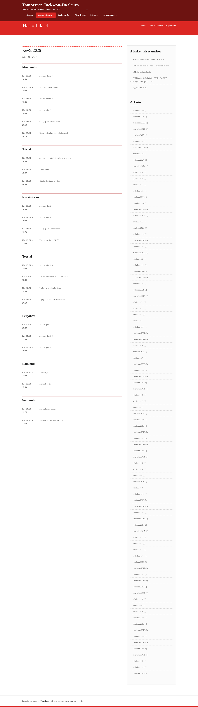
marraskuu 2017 (139, 531)
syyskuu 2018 (138, 469)
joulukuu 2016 (138, 587)
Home (143, 25)
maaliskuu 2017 (139, 568)
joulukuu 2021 (138, 290)
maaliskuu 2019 (139, 432)
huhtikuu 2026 (138, 117)
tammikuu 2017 (139, 581)
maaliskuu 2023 (139, 240)
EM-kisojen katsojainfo (142, 72)
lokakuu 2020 (138, 346)
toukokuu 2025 (138, 141)
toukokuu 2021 (138, 327)
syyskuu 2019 (138, 401)
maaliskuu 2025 (139, 148)
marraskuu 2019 (139, 389)
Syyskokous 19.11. (140, 88)
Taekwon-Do (63, 15)
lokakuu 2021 (138, 302)
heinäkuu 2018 (138, 482)
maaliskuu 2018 (139, 506)
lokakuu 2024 (138, 172)
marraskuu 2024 (139, 166)
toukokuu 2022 (138, 265)
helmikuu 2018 (138, 513)
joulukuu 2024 (138, 160)
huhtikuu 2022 (138, 271)
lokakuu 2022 (138, 259)
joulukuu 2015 (138, 649)
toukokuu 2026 (138, 110)
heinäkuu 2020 (138, 352)
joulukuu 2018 (138, 451)
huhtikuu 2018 (138, 500)
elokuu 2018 (137, 475)
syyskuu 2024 (138, 179)
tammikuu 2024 (139, 209)
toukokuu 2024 (138, 191)
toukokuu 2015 (138, 667)
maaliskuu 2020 (139, 364)
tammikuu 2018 (139, 519)
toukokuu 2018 (138, 494)
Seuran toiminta (45, 15)
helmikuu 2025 (138, 154)
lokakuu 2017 (138, 537)
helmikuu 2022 (138, 284)
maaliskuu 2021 (139, 333)
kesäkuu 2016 (138, 612)
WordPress (45, 701)
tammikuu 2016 (139, 643)
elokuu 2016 (137, 605)
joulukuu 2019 (138, 383)
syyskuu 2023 (138, 222)
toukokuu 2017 (138, 556)
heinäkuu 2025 (138, 135)
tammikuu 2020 (139, 376)
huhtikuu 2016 (138, 624)
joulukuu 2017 (138, 525)
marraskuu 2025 (139, 129)
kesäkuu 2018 (138, 488)
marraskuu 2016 (139, 593)
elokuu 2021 (137, 315)
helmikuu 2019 (138, 438)
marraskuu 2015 (139, 655)
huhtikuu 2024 (138, 197)
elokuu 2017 (137, 544)
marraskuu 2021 (139, 296)
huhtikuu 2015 (138, 673)
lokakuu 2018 (138, 463)
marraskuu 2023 (139, 216)
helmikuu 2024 (138, 203)
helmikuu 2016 (138, 636)
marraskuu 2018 (139, 457)
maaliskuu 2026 (139, 123)
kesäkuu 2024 (138, 185)
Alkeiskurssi (80, 15)
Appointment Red (65, 701)
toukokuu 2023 (138, 234)
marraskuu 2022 (139, 253)
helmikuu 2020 (138, 370)
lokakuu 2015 (138, 661)
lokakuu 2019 (138, 395)
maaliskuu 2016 (139, 630)
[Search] (122, 15)
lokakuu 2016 (138, 599)
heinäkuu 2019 (138, 414)
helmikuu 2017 (138, 574)
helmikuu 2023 (138, 247)
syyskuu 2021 (138, 308)
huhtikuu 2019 (138, 426)
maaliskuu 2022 (139, 278)
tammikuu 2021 (139, 339)
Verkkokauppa (109, 15)
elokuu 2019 (137, 407)
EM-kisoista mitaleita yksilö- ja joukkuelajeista (151, 66)
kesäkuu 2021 (138, 321)
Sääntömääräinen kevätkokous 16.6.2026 (148, 60)
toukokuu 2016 (138, 618)
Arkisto (93, 15)
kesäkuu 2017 (138, 550)
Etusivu (30, 15)
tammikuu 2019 (139, 445)
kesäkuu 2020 (138, 358)
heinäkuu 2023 (138, 228)
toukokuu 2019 (138, 420)
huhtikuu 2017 (138, 562)
